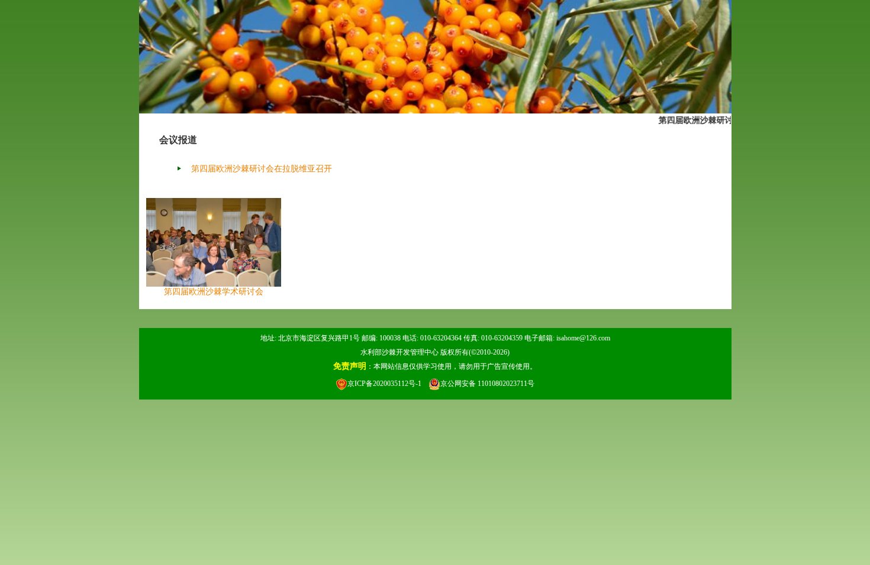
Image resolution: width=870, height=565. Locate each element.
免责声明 (349, 366)
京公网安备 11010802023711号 (487, 383)
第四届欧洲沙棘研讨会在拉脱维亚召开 (726, 120)
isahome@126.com (583, 338)
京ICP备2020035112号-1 (384, 383)
